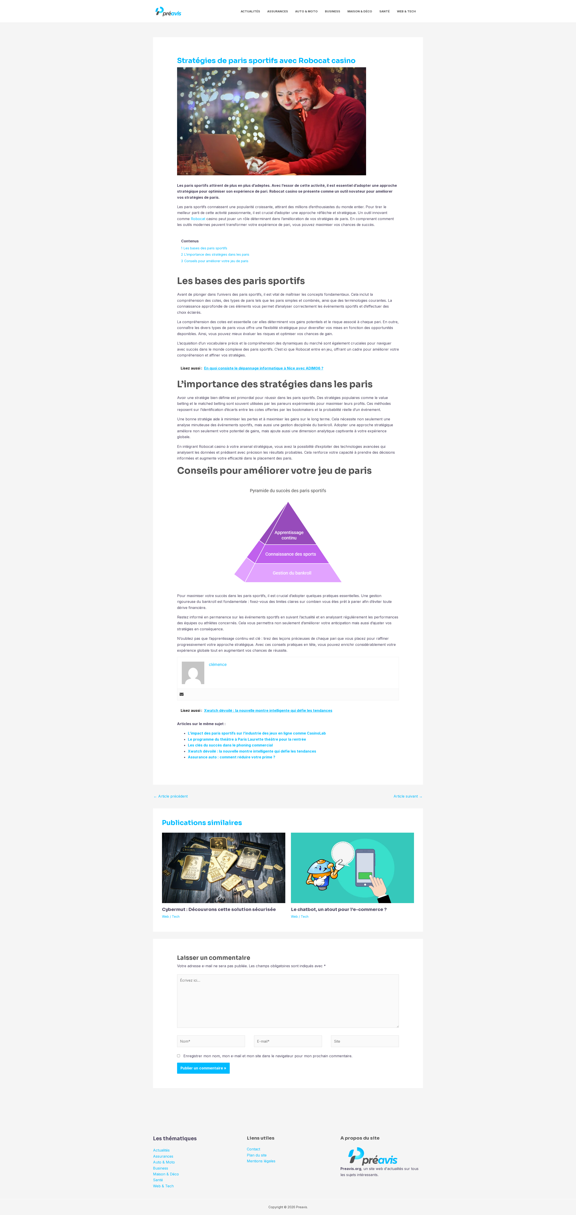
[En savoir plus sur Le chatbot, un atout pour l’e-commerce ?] (352, 867)
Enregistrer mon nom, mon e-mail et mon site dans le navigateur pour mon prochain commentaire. (267, 1056)
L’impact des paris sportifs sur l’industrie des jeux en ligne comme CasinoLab (257, 733)
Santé (384, 11)
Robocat (198, 218)
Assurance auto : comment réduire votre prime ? (231, 757)
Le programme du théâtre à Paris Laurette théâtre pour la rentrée (247, 739)
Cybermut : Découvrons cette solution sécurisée (219, 909)
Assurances (277, 11)
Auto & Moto (306, 11)
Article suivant (408, 796)
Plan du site (257, 1155)
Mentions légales (261, 1161)
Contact (253, 1149)
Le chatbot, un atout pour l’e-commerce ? (339, 909)
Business (332, 11)
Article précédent (170, 796)
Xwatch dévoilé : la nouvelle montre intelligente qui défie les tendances (252, 751)
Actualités (250, 11)
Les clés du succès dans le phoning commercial (230, 745)
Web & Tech (406, 11)
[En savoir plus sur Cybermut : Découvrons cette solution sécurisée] (223, 867)
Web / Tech (171, 916)
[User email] (182, 694)
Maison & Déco (359, 11)
